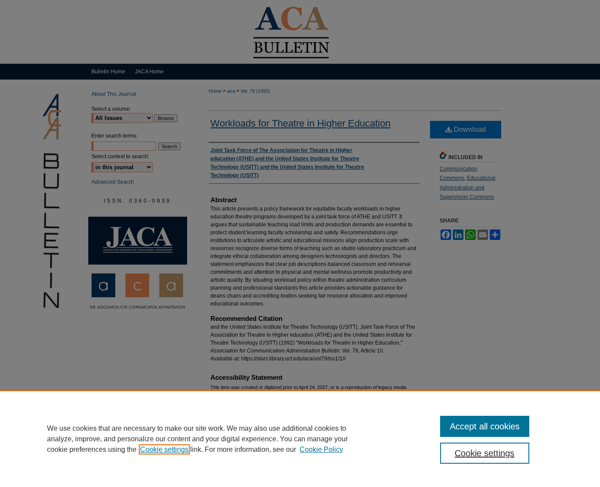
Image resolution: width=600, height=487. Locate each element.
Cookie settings (164, 449)
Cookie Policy (321, 449)
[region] (300, 438)
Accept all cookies (485, 426)
